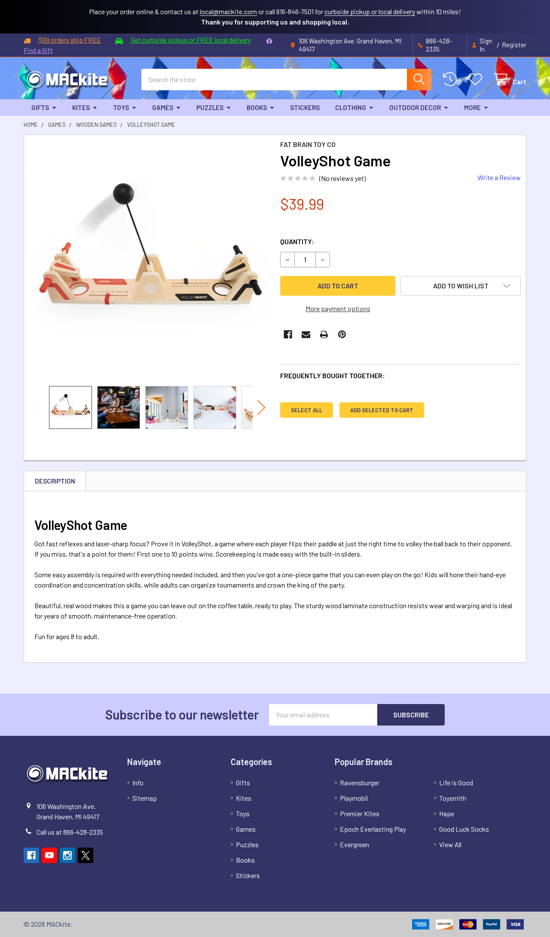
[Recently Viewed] (452, 79)
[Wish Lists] (477, 79)
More (472, 107)
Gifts (40, 107)
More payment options (338, 308)
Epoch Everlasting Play (373, 829)
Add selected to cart (381, 410)
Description (55, 481)
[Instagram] (67, 855)
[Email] (306, 334)
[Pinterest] (342, 334)
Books (257, 107)
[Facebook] (288, 334)
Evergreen (354, 844)
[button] (460, 286)
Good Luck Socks (464, 829)
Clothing (350, 107)
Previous (37, 407)
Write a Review (499, 177)
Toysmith (452, 798)
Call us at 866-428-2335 (70, 832)
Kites (81, 107)
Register (514, 45)
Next (261, 407)
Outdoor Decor (415, 107)
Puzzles (209, 107)
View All (450, 844)
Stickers (305, 107)
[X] (85, 855)
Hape (446, 813)
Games (162, 107)
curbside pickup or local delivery (369, 11)
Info (138, 782)
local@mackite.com (228, 11)
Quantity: (297, 241)
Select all (306, 410)
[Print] (324, 334)
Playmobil (354, 798)
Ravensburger (359, 782)
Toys (121, 107)
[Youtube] (49, 855)
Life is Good (456, 782)
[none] (149, 260)
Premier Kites (359, 813)
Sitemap (144, 798)
